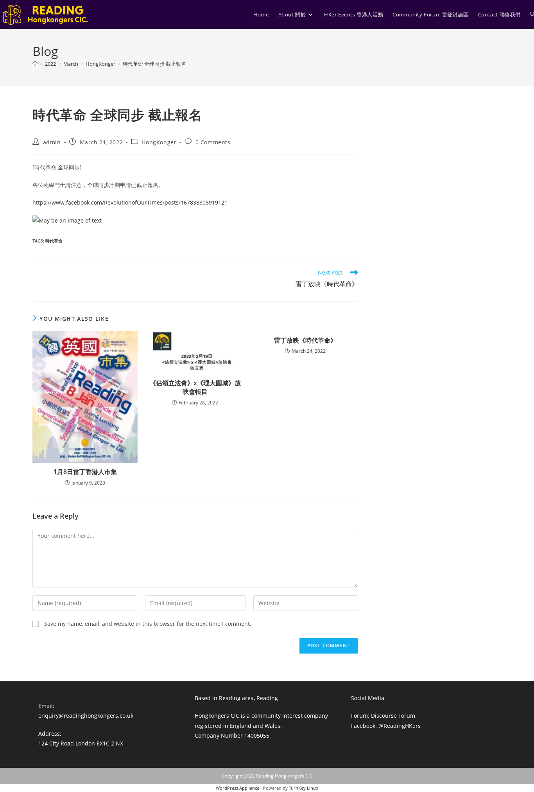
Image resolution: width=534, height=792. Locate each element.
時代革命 (54, 241)
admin (52, 142)
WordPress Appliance (237, 788)
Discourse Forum (393, 715)
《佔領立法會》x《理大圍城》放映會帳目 (195, 387)
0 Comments (213, 142)
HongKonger (159, 142)
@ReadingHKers (399, 725)
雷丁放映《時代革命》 (305, 340)
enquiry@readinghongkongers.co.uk (85, 715)
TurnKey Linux (303, 788)
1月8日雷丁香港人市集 (85, 471)
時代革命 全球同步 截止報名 (154, 63)
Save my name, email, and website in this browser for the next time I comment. (147, 623)
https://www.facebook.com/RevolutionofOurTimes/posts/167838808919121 (130, 202)
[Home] (35, 63)
